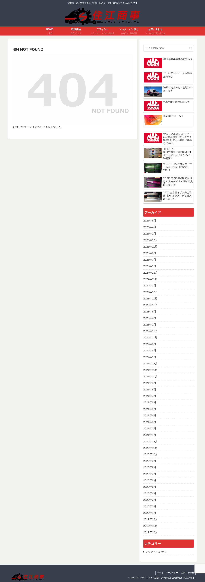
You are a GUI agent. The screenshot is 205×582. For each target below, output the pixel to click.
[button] (190, 48)
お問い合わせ (187, 572)
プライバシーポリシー (167, 572)
